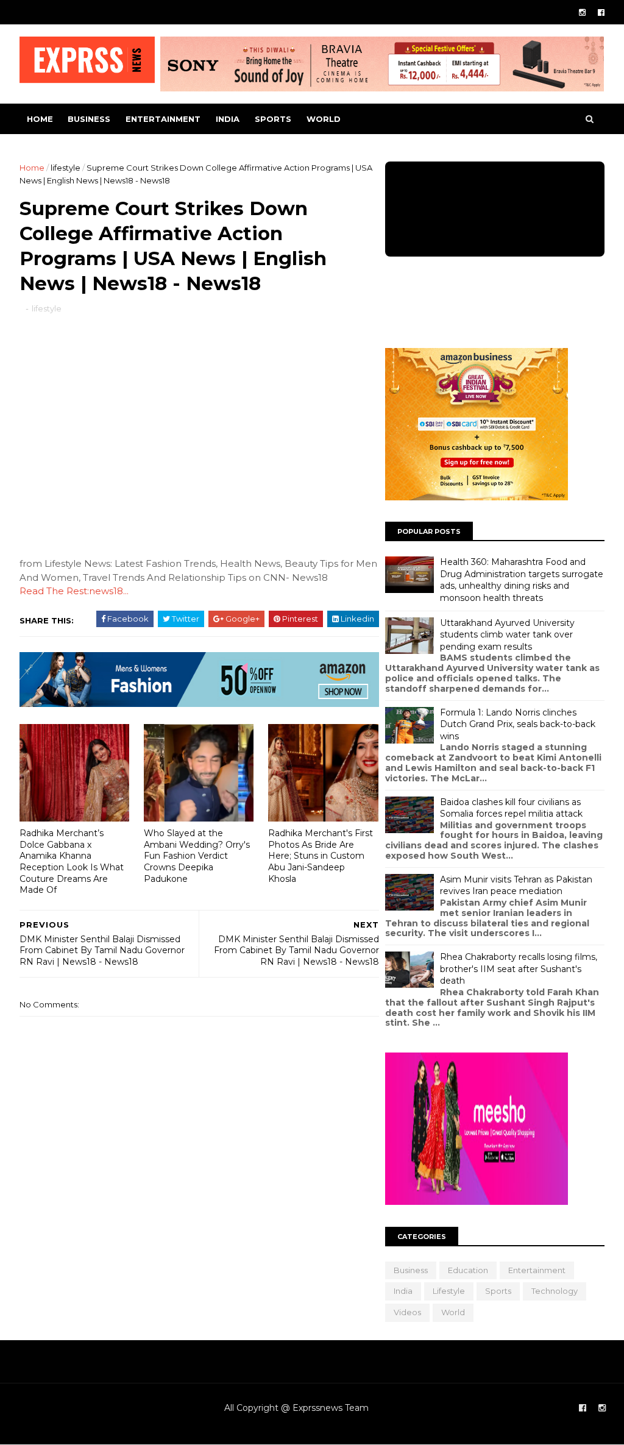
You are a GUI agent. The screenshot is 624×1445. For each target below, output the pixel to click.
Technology (554, 1291)
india (227, 119)
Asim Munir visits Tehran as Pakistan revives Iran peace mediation (516, 885)
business (89, 119)
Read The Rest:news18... (74, 591)
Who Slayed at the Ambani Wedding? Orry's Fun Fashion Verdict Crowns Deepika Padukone (197, 856)
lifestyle (65, 167)
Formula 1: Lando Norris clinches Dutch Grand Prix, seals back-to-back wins (517, 724)
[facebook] (601, 12)
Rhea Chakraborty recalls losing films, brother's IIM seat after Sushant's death (518, 968)
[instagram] (582, 12)
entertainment (163, 119)
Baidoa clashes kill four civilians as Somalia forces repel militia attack (511, 808)
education (468, 1270)
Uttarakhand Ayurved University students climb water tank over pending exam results (507, 634)
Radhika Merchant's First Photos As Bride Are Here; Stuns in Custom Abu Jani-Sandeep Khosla (320, 856)
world (324, 119)
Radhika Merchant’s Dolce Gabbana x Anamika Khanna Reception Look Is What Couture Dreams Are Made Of (72, 861)
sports (273, 119)
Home (40, 119)
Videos (407, 1312)
